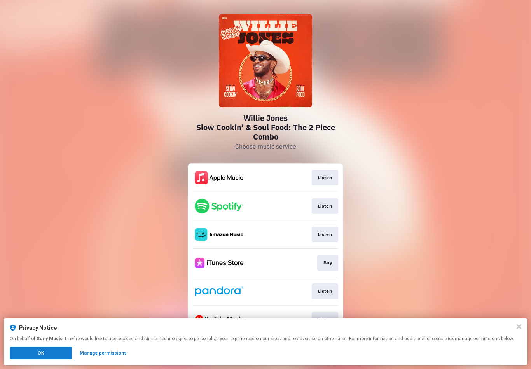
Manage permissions (103, 353)
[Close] (519, 326)
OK (41, 353)
